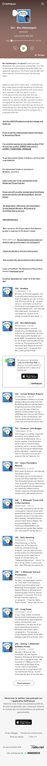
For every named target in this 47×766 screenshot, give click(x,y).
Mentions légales (17, 737)
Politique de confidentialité (31, 733)
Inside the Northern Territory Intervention (20, 251)
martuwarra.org (16, 271)
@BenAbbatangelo (10, 220)
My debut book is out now (21, 208)
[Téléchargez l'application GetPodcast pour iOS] (29, 376)
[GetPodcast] (9, 4)
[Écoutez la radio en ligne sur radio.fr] (37, 746)
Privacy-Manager (11, 733)
